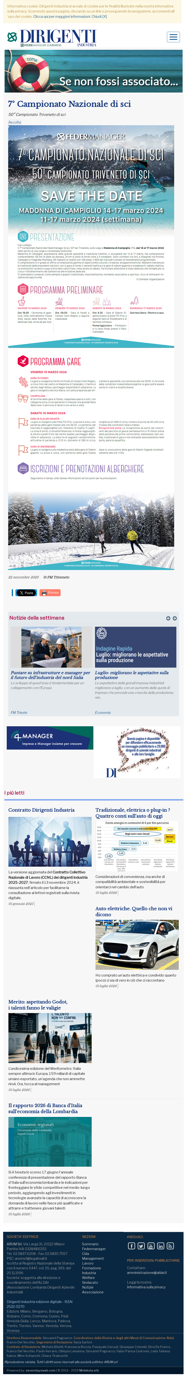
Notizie (88, 1287)
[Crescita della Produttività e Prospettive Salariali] (51, 647)
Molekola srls (89, 1370)
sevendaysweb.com (40, 1370)
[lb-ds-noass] (94, 71)
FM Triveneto (58, 577)
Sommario (90, 1244)
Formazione (91, 1268)
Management (93, 1258)
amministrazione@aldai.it (147, 1273)
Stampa (53, 592)
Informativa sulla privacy (146, 1287)
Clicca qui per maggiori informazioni (61, 16)
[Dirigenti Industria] (52, 39)
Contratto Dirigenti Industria (41, 810)
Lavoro (88, 1263)
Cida (85, 1254)
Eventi (15, 712)
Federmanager (94, 1249)
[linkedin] (160, 1246)
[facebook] (131, 1246)
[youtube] (151, 1246)
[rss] (170, 1246)
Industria (89, 1273)
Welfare (88, 1278)
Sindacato (90, 1282)
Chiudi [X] (99, 16)
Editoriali (101, 712)
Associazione (93, 1292)
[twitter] (141, 1246)
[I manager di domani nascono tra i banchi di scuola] (136, 647)
